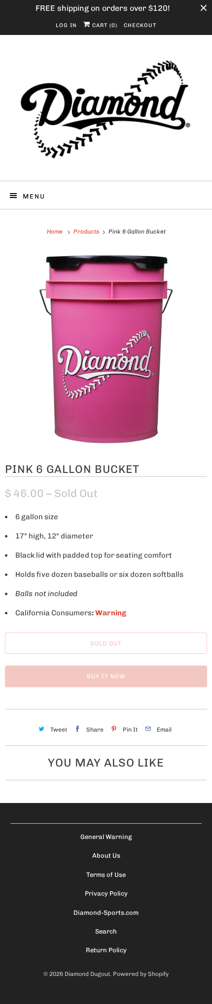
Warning (110, 612)
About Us (106, 855)
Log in (66, 25)
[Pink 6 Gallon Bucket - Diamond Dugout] (106, 348)
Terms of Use (106, 874)
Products (87, 231)
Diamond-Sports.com (106, 912)
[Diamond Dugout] (106, 111)
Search (106, 931)
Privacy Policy (106, 893)
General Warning (106, 836)
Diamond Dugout (87, 974)
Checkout (140, 25)
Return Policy (106, 950)
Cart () (103, 25)
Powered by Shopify (141, 974)
